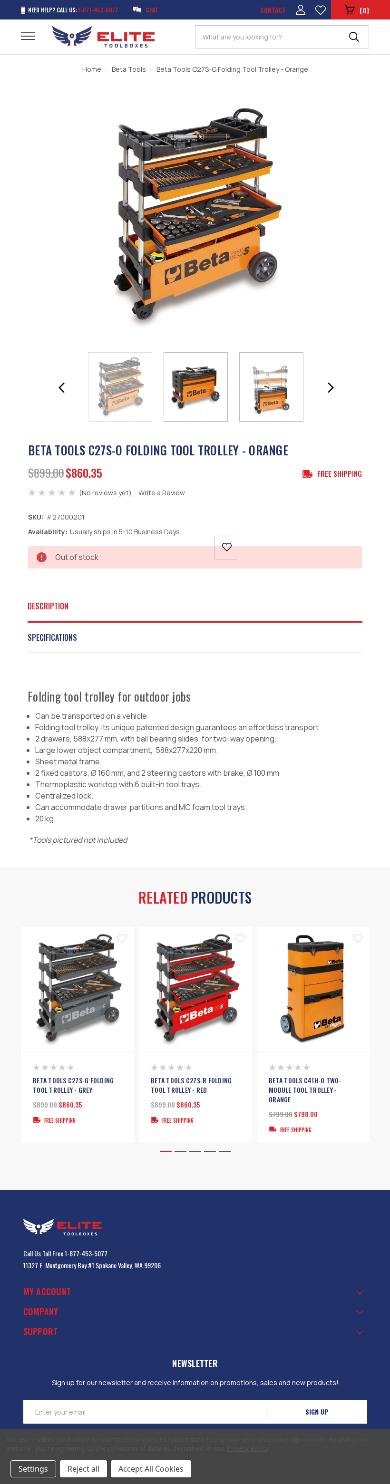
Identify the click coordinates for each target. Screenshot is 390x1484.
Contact (273, 10)
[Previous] (61, 387)
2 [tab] (180, 1151)
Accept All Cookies (151, 1469)
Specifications (52, 637)
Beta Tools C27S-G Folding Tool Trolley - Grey (73, 1085)
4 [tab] (210, 1151)
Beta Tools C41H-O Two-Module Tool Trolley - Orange (305, 1090)
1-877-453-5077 (86, 1253)
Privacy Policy (247, 1448)
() (364, 10)
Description (48, 606)
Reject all (83, 1469)
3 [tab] (195, 1151)
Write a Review (161, 492)
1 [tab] (166, 1151)
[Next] (330, 387)
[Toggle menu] (34, 36)
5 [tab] (225, 1151)
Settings (33, 1469)
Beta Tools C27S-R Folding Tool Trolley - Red (191, 1085)
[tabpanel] (77, 1034)
